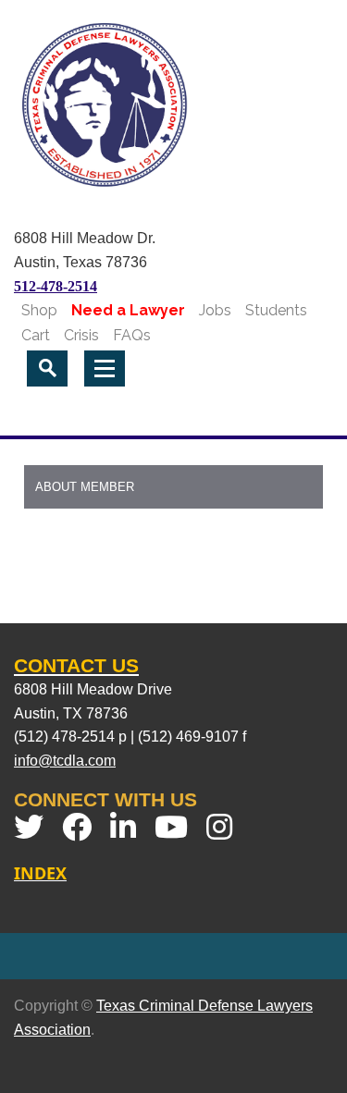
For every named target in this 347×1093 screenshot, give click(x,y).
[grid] (173, 506)
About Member (84, 487)
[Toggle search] (47, 368)
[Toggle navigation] (104, 368)
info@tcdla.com (65, 760)
